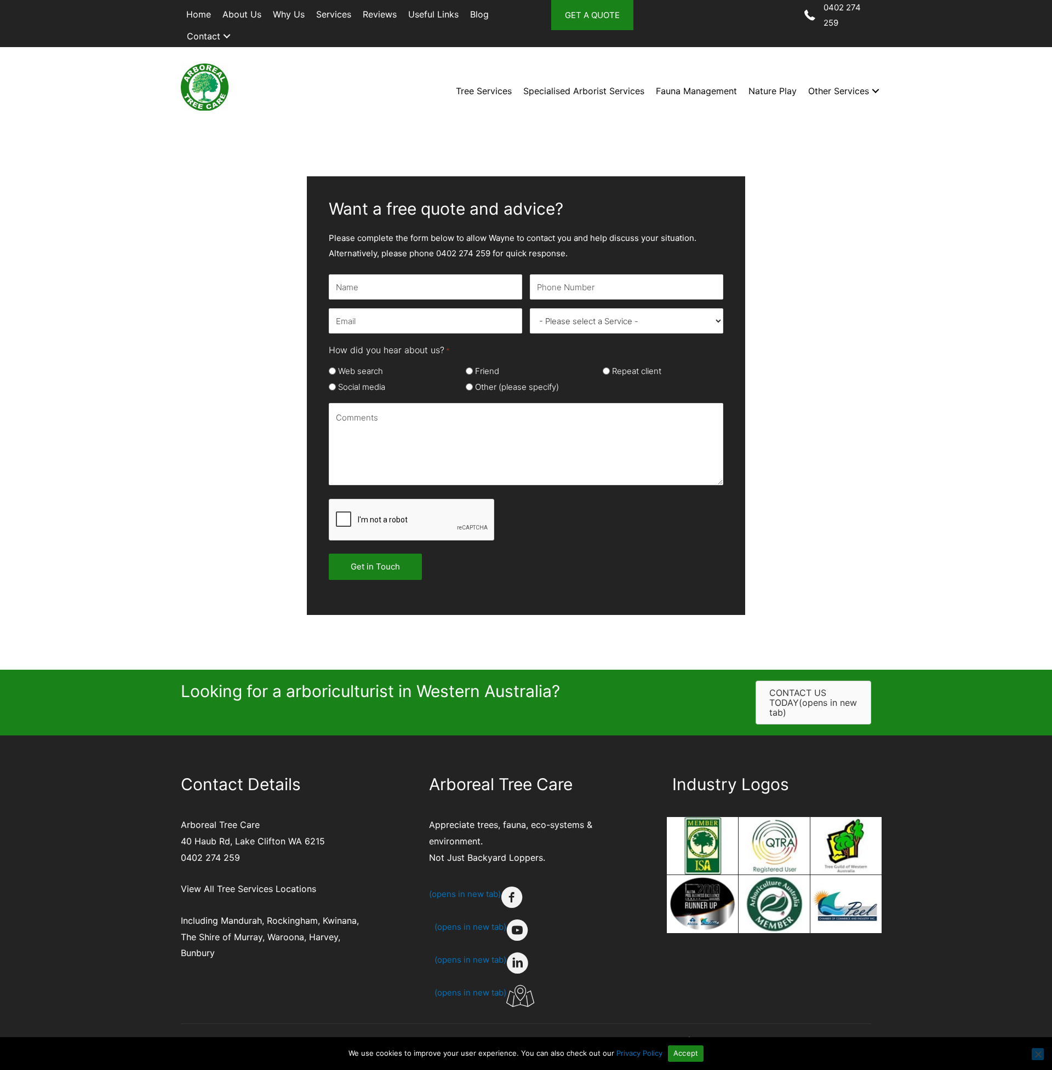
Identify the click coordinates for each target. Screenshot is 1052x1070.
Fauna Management (696, 90)
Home (198, 14)
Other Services (838, 90)
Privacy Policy (639, 1053)
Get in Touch (375, 566)
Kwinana (340, 920)
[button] (226, 36)
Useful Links (433, 14)
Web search (360, 371)
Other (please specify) (517, 387)
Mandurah (241, 920)
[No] (1038, 1054)
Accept (686, 1053)
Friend (487, 371)
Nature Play (772, 90)
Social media (361, 387)
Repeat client (636, 371)
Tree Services (484, 90)
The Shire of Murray (221, 936)
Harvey (323, 936)
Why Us (289, 14)
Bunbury (198, 952)
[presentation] (412, 520)
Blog (479, 14)
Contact (203, 36)
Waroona (285, 936)
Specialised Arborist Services (583, 90)
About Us (241, 14)
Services (333, 14)
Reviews (380, 14)
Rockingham (292, 920)
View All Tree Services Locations (248, 888)
